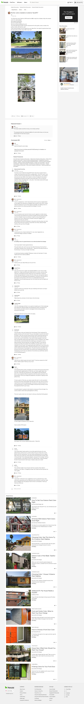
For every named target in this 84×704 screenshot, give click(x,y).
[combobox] (47, 2)
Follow (32, 116)
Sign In (50, 700)
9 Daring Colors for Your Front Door (43, 666)
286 (56, 661)
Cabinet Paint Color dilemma (71, 35)
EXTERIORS (34, 498)
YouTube (67, 694)
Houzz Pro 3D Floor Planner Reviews (42, 696)
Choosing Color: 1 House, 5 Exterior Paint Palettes (43, 575)
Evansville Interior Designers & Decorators (21, 159)
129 (56, 642)
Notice (25, 692)
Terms (21, 694)
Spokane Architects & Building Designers (26, 162)
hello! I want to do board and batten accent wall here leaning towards (71, 51)
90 (56, 624)
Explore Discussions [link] (15, 7)
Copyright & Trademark (24, 700)
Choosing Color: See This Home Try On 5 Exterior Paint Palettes (43, 538)
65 (56, 568)
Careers (21, 691)
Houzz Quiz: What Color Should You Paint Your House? (43, 649)
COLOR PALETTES (35, 534)
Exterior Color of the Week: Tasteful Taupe (43, 556)
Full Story (34, 509)
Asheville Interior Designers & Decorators (37, 163)
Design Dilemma (14, 9)
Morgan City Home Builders (39, 162)
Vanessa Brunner (36, 631)
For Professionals (38, 689)
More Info (31, 421)
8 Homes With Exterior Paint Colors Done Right (43, 520)
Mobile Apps (22, 698)
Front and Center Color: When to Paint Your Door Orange (42, 612)
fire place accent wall (70, 28)
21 (56, 513)
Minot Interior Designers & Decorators (33, 165)
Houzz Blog (68, 689)
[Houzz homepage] (5, 2)
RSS (67, 696)
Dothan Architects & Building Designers (30, 160)
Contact (51, 698)
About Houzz (22, 689)
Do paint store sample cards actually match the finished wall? (71, 58)
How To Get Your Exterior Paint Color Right (44, 501)
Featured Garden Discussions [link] (37, 7)
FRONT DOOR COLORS (36, 608)
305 (56, 679)
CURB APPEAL (34, 664)
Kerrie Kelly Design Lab (38, 504)
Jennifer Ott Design (37, 541)
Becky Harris (36, 594)
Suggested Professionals (54, 692)
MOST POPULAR (35, 627)
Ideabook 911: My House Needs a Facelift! (43, 591)
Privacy (21, 692)
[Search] (30, 2)
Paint (25, 9)
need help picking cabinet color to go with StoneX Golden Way (71, 44)
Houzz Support (52, 696)
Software (19, 2)
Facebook (68, 693)
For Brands (37, 698)
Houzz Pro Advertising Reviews (41, 694)
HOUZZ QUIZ (34, 645)
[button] (32, 131)
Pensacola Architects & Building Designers (30, 161)
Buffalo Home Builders (24, 163)
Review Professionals (53, 691)
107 (56, 531)
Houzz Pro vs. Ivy (38, 692)
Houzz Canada (52, 689)
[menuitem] (12, 2)
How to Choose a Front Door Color (43, 630)
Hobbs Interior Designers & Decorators (37, 159)
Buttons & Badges (38, 700)
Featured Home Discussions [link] (25, 7)
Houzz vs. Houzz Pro (39, 691)
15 (56, 605)
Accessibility (51, 694)
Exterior (20, 9)
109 (56, 587)
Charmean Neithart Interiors (39, 522)
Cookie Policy (22, 696)
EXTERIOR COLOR (35, 553)
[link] (70, 84)
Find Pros (12, 2)
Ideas (25, 2)
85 (56, 550)
